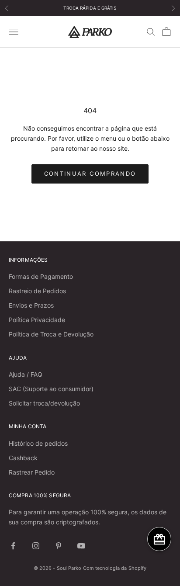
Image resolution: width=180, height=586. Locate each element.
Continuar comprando (90, 173)
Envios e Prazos (31, 305)
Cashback (23, 457)
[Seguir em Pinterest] (58, 545)
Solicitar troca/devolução (44, 403)
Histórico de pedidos (38, 443)
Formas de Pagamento (41, 276)
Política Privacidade (37, 319)
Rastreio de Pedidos (37, 291)
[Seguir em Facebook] (13, 545)
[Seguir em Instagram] (35, 545)
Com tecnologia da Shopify (115, 568)
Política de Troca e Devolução (51, 334)
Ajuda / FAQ (25, 374)
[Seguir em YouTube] (81, 545)
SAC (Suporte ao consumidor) (51, 388)
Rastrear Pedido (32, 472)
